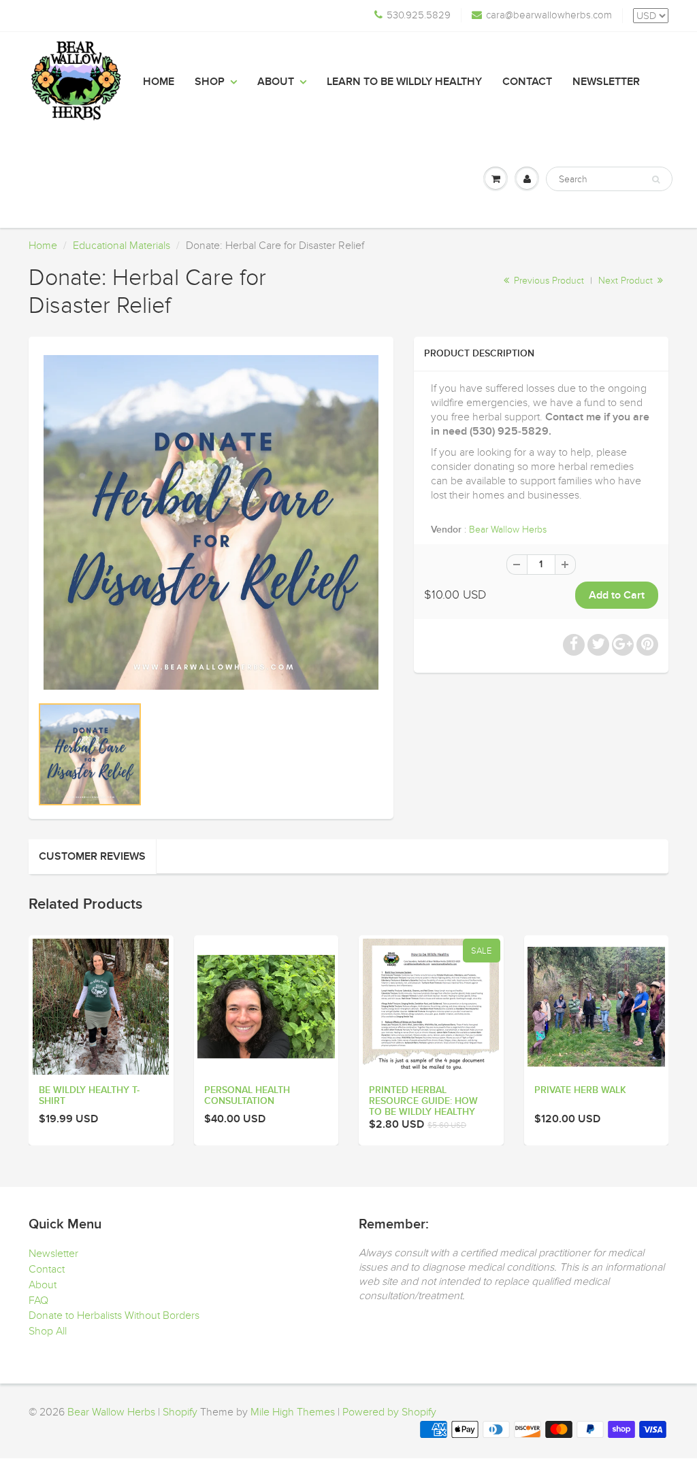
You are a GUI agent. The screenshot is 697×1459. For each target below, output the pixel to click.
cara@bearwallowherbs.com (549, 15)
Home (158, 81)
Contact (527, 81)
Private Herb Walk (580, 1090)
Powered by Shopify (389, 1412)
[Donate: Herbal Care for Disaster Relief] (211, 522)
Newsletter (606, 81)
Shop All (48, 1331)
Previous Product (547, 280)
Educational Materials (121, 245)
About (275, 81)
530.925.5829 (419, 15)
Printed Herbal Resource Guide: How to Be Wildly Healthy (423, 1101)
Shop (210, 81)
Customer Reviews (92, 856)
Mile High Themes (292, 1412)
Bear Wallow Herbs (508, 529)
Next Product (626, 280)
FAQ (38, 1300)
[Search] (655, 179)
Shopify (180, 1412)
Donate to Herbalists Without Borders (114, 1315)
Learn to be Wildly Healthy (404, 81)
